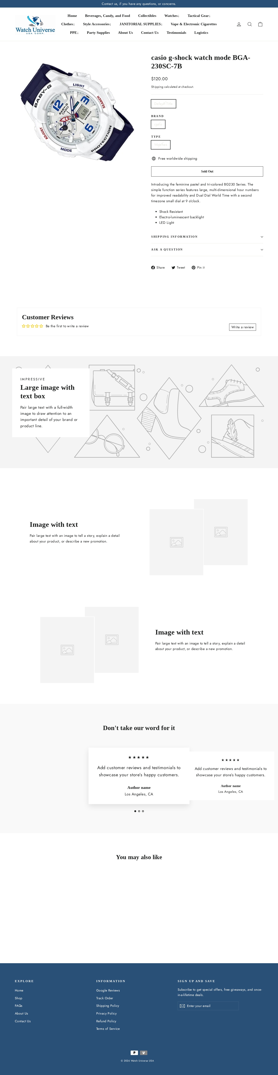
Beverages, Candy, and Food (107, 16)
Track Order (104, 998)
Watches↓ (171, 16)
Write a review (242, 327)
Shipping (157, 87)
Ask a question (167, 249)
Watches (160, 144)
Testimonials (176, 33)
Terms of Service (108, 1028)
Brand (157, 116)
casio (158, 124)
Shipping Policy (107, 1005)
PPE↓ (74, 33)
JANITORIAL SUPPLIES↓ (141, 24)
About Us (125, 33)
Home (72, 16)
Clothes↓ (68, 24)
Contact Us (150, 33)
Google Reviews (108, 990)
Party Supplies (98, 33)
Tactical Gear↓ (199, 16)
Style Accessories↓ (97, 24)
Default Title (163, 103)
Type (156, 136)
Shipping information (174, 236)
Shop (18, 998)
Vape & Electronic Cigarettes (194, 24)
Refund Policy (106, 1021)
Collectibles (147, 16)
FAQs (18, 1005)
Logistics (201, 33)
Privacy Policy (106, 1013)
